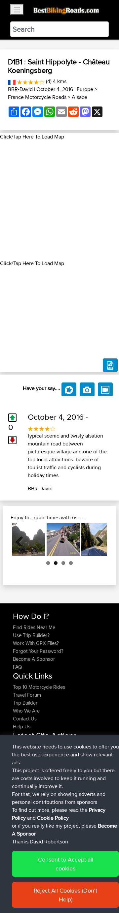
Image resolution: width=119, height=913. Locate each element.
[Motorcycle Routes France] (12, 81)
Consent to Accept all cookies (65, 863)
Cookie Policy (53, 818)
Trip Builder (25, 702)
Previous (21, 539)
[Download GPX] (110, 365)
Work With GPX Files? (36, 643)
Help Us (21, 726)
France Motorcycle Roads (37, 97)
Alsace (79, 97)
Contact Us (25, 718)
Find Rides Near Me (34, 627)
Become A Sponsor (34, 658)
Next (97, 539)
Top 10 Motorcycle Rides (39, 687)
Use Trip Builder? (31, 635)
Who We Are (26, 710)
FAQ (17, 666)
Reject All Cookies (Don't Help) (65, 894)
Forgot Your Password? (38, 651)
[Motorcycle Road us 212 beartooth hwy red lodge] (63, 539)
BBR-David (20, 89)
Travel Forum (27, 694)
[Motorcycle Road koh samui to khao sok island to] (28, 539)
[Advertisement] (59, 200)
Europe (85, 89)
